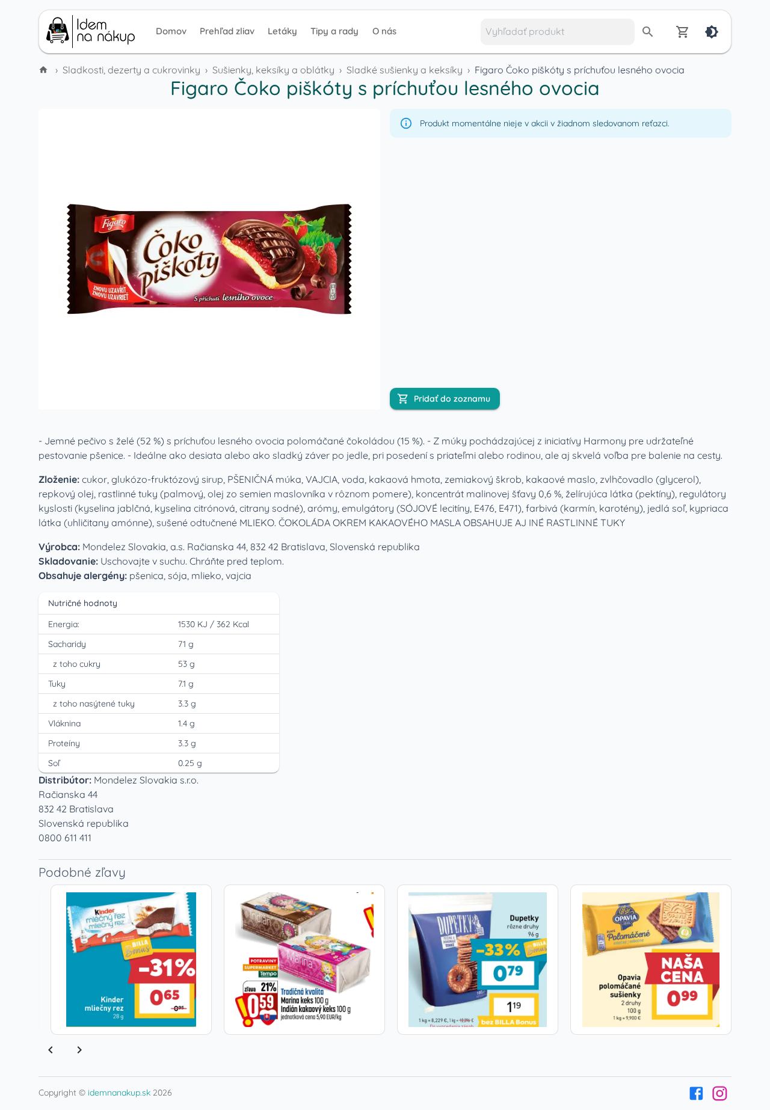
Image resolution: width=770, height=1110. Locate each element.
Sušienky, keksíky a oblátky (273, 70)
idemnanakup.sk (119, 1092)
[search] (648, 32)
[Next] (79, 1050)
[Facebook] (696, 1093)
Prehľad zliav (227, 31)
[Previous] (50, 1050)
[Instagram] (720, 1093)
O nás (384, 31)
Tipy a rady (334, 31)
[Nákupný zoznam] (683, 32)
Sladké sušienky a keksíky (404, 70)
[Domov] (44, 70)
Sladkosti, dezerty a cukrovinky (131, 70)
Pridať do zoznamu (452, 398)
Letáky (282, 31)
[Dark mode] (712, 32)
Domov (171, 31)
